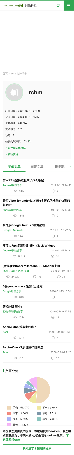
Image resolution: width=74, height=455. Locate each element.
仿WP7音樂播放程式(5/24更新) (23, 180)
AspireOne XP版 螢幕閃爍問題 (23, 347)
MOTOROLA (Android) (16, 270)
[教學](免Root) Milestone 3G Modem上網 (31, 266)
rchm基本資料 (19, 73)
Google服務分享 (12, 291)
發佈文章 (14, 166)
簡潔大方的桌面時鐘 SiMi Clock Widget (29, 245)
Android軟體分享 (12, 185)
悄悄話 (60, 166)
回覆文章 (37, 166)
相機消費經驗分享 (13, 311)
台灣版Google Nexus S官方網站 (24, 225)
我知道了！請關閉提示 (37, 448)
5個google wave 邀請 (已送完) (23, 286)
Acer (5, 331)
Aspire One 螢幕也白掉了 (20, 327)
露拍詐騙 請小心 (13, 306)
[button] (67, 168)
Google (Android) (13, 230)
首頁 (5, 73)
